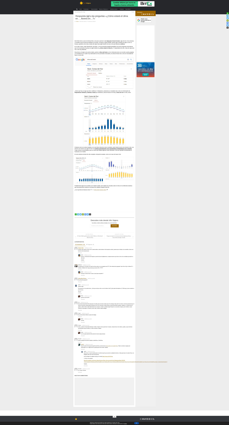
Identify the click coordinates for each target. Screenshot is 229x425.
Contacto (122, 9)
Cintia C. (82, 344)
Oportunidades (94, 9)
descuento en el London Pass (112, 345)
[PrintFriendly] (227, 20)
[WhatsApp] (227, 13)
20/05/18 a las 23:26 (86, 368)
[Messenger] (227, 25)
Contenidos (85, 9)
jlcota (77, 21)
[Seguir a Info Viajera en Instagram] (141, 14)
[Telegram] (227, 16)
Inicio (80, 9)
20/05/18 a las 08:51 (88, 247)
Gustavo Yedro (81, 247)
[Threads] (227, 27)
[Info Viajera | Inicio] (85, 3)
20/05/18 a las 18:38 (88, 318)
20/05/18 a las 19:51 (85, 325)
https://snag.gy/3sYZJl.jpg (108, 356)
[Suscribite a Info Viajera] (151, 14)
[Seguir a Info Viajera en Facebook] (147, 14)
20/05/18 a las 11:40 (85, 284)
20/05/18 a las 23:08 (89, 344)
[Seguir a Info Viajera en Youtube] (143, 14)
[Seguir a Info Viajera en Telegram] (149, 14)
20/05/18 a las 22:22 (86, 338)
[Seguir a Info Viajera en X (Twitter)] (145, 14)
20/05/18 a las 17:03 (84, 302)
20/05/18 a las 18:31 (85, 313)
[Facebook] (227, 23)
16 (133, 12)
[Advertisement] (103, 31)
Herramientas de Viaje (80, 12)
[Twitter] (227, 18)
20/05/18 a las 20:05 (88, 332)
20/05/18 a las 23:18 (91, 351)
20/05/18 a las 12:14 (88, 295)
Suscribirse (127, 9)
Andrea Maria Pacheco (82, 278)
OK (136, 423)
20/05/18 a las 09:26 (91, 278)
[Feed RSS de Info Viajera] (153, 14)
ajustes (125, 423)
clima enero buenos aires (100, 189)
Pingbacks (90, 244)
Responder (80, 252)
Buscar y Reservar (103, 9)
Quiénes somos (113, 9)
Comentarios (81, 244)
